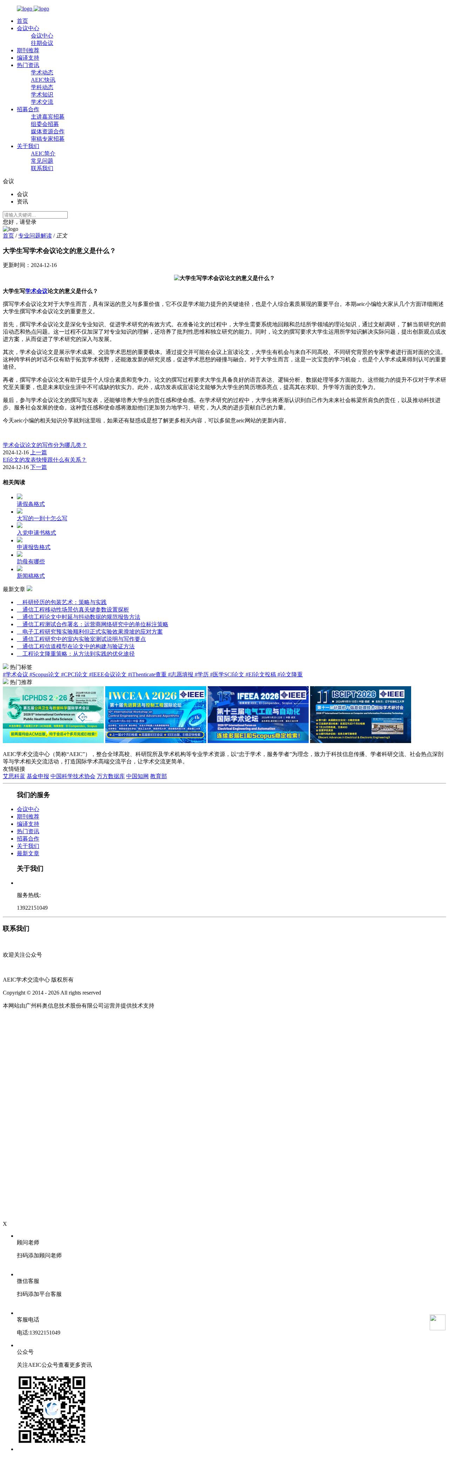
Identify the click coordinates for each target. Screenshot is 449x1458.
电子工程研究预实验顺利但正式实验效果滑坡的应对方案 (90, 632)
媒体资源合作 (48, 131)
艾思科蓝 (14, 776)
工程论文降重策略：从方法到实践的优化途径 (76, 654)
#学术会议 (16, 674)
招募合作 (28, 109)
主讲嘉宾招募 (48, 117)
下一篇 (38, 467)
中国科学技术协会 (73, 776)
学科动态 (42, 87)
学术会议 (36, 291)
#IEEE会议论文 (108, 674)
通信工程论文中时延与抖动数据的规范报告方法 (78, 617)
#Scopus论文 (45, 674)
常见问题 (42, 161)
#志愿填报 (181, 674)
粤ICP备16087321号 (126, 993)
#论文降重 (290, 674)
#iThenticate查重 (148, 674)
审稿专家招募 (48, 139)
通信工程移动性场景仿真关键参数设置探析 (73, 610)
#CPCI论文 (75, 674)
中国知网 (137, 776)
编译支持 (28, 58)
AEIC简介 (43, 153)
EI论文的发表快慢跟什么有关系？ (45, 460)
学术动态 (42, 72)
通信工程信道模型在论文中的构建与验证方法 (76, 646)
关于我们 (28, 146)
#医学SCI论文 (228, 674)
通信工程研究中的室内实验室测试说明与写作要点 (81, 639)
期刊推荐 (28, 50)
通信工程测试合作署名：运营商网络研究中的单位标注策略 (92, 624)
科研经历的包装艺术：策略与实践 (62, 602)
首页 (22, 21)
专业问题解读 (35, 236)
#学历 (202, 674)
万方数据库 (111, 776)
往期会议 (42, 43)
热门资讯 (28, 65)
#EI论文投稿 (261, 674)
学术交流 (42, 102)
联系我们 (42, 168)
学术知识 (42, 95)
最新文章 (28, 853)
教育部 (158, 776)
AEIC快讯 (43, 80)
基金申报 (38, 776)
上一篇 (38, 452)
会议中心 (28, 28)
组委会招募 (45, 124)
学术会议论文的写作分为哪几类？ (45, 445)
